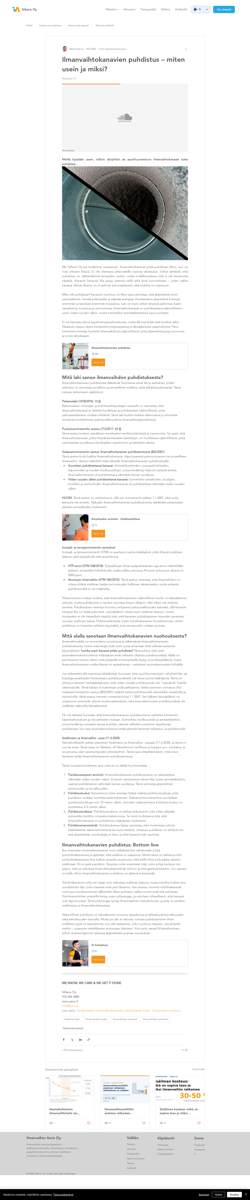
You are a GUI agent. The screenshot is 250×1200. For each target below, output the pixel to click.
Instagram (199, 1149)
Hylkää (218, 1194)
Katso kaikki (199, 1069)
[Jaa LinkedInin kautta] (80, 1039)
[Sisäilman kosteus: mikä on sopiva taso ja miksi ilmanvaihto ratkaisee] (180, 1089)
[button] (125, 356)
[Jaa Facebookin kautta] (63, 1039)
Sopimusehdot (165, 1149)
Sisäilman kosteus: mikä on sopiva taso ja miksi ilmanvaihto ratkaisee (179, 1111)
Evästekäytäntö (165, 1153)
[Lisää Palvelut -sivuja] (118, 9)
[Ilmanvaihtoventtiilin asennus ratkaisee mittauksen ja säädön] (125, 1089)
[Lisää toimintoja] (186, 49)
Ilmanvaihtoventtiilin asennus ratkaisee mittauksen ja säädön (120, 1111)
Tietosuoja (162, 1144)
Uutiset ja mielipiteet (50, 25)
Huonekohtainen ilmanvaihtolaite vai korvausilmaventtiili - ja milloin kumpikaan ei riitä (67, 1111)
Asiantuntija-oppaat (78, 25)
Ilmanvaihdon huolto (96, 1019)
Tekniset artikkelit (105, 25)
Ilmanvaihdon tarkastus (125, 1019)
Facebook (199, 1144)
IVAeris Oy (29, 9)
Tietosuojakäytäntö (63, 1194)
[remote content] (125, 118)
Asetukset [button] (204, 1194)
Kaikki (29, 25)
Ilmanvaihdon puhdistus (155, 1019)
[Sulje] (246, 1194)
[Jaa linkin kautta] (88, 1039)
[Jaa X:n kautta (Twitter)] (72, 1039)
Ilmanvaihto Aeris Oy (44, 1138)
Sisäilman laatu (72, 1019)
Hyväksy (234, 1194)
